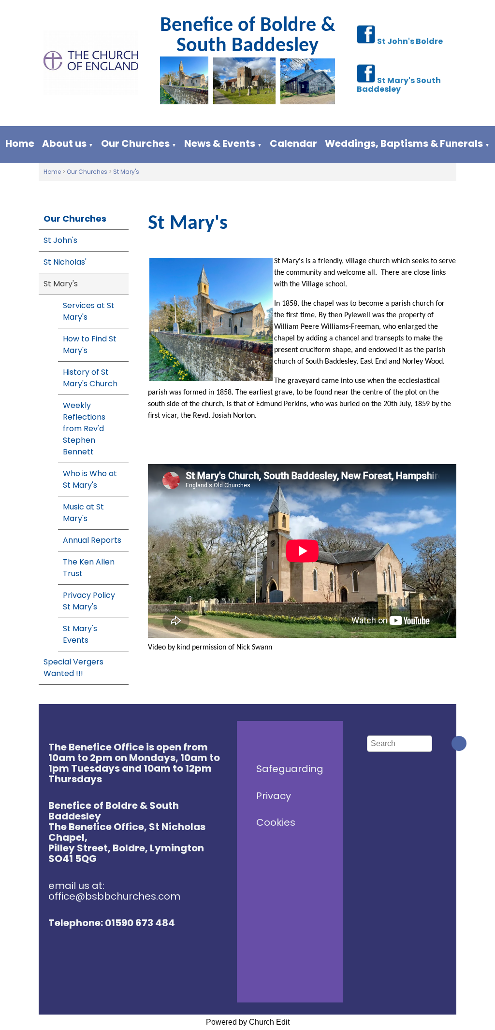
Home (19, 143)
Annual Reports (92, 540)
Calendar (293, 143)
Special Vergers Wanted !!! (73, 667)
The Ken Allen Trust (89, 567)
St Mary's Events (80, 634)
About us (64, 143)
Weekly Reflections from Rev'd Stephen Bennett (84, 428)
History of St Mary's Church (90, 378)
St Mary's (126, 172)
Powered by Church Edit (248, 1022)
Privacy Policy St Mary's (89, 601)
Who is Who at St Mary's (90, 479)
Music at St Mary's (83, 512)
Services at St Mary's (89, 311)
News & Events (219, 143)
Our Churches (135, 143)
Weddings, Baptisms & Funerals (404, 143)
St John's (60, 240)
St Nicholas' (65, 262)
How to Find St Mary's (89, 344)
